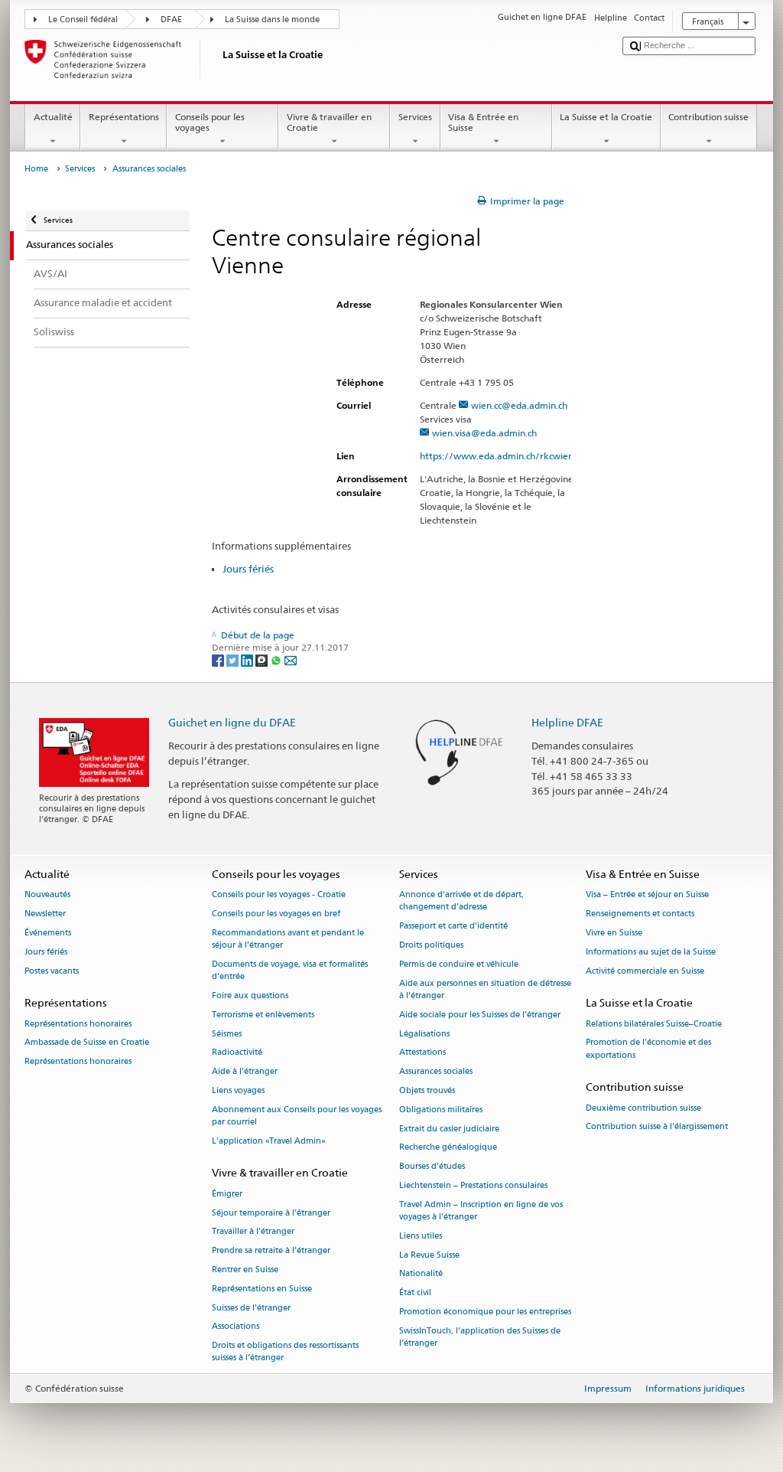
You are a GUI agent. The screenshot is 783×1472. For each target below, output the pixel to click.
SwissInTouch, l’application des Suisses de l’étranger (479, 1337)
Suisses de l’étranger (251, 1308)
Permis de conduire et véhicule (458, 964)
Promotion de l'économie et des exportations (648, 1049)
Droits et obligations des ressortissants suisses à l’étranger (285, 1352)
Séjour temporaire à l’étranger (271, 1213)
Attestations (422, 1053)
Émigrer (227, 1194)
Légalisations (424, 1034)
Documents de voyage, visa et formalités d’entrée (290, 970)
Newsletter (45, 914)
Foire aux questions (250, 995)
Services (415, 116)
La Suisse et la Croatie (606, 116)
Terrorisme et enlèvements (263, 1015)
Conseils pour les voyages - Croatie (279, 895)
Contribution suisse (708, 116)
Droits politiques (431, 945)
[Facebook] (219, 659)
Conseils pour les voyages (210, 122)
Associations (235, 1327)
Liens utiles (420, 1236)
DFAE (171, 19)
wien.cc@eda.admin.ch (519, 405)
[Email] (290, 659)
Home (36, 169)
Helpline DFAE (567, 722)
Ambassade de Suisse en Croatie (86, 1043)
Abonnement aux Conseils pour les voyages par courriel (297, 1116)
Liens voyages (238, 1090)
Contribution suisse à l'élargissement (657, 1127)
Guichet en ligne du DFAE (232, 722)
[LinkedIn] (248, 659)
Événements (47, 933)
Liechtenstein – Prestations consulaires (473, 1185)
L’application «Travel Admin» (269, 1141)
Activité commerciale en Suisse (645, 971)
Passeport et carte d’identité (453, 927)
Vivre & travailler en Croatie (329, 122)
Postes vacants (51, 971)
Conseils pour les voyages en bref (276, 914)
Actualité (53, 116)
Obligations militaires (440, 1110)
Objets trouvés (427, 1090)
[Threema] (262, 659)
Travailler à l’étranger (253, 1232)
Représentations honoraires (78, 1024)
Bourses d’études (432, 1167)
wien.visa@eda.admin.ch (484, 433)
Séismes (227, 1034)
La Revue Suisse (429, 1255)
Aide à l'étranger (245, 1072)
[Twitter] (233, 659)
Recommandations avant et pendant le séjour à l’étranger (288, 939)
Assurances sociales (436, 1072)
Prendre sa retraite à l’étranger (271, 1251)
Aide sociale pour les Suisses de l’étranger (479, 1015)
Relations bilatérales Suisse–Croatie (654, 1024)
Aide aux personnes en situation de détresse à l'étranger (485, 989)
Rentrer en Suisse (245, 1270)
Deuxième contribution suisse (643, 1108)
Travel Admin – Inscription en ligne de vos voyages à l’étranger (481, 1210)
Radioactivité (237, 1053)
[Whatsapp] (277, 659)
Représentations (124, 116)
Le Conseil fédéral (83, 19)
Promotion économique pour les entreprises (485, 1312)
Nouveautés (47, 895)
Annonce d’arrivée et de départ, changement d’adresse (461, 901)
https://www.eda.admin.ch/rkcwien (496, 456)
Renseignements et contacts (640, 914)
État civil (415, 1293)
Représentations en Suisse (262, 1289)
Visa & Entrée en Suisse (483, 122)
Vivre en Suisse (614, 933)
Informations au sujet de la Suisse (651, 952)
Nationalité (421, 1274)
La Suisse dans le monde (272, 19)
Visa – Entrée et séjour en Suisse (647, 895)
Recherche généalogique (448, 1148)
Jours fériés (248, 569)
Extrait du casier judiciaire (449, 1129)
